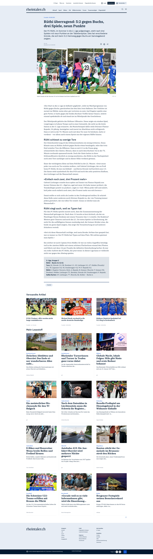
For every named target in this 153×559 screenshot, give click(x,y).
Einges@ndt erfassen (90, 3)
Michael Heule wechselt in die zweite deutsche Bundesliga (73, 319)
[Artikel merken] (101, 44)
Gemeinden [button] (122, 3)
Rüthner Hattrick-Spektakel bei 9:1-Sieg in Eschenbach (108, 319)
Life (70, 10)
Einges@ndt (102, 10)
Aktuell (55, 10)
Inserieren (68, 3)
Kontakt (98, 537)
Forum (84, 10)
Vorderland (81, 540)
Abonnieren (111, 3)
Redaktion (98, 533)
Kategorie (63, 528)
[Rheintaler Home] (35, 9)
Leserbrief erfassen (78, 3)
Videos (65, 10)
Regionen (81, 535)
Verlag (97, 535)
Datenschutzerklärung (101, 540)
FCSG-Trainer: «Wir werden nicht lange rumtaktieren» (39, 319)
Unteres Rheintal (83, 537)
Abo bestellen (99, 528)
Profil (80, 528)
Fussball (49, 285)
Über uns (62, 3)
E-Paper (56, 3)
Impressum (48, 551)
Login (104, 3)
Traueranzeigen (92, 10)
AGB (97, 538)
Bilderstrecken (76, 10)
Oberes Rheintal (82, 538)
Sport (60, 10)
